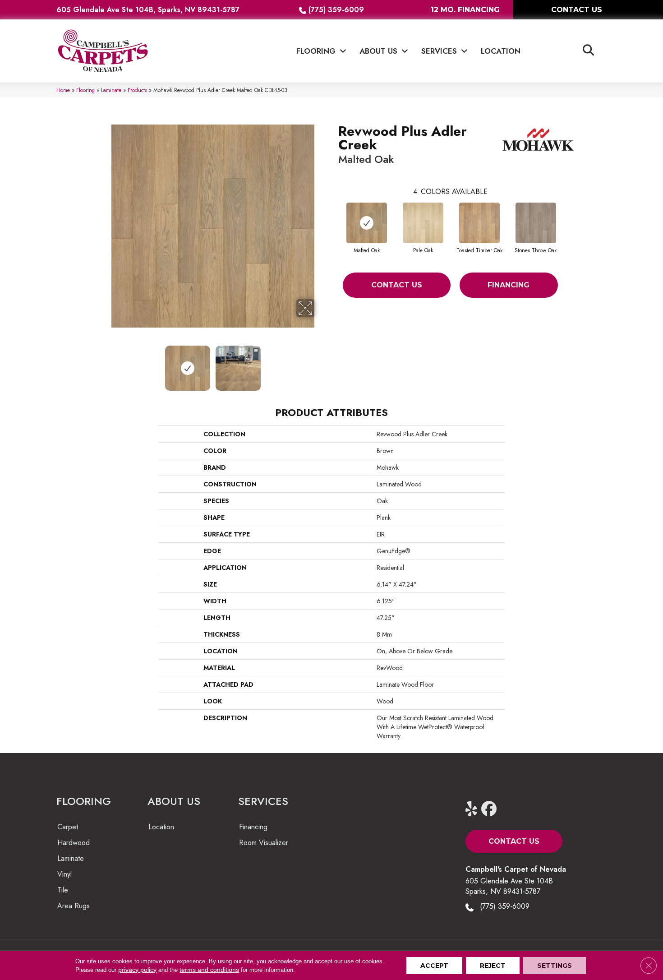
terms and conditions (209, 969)
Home (63, 90)
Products (137, 90)
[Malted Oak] (366, 222)
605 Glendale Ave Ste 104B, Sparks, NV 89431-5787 (147, 10)
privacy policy (137, 969)
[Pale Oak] (423, 222)
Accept (434, 966)
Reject (493, 966)
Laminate (111, 90)
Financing (508, 285)
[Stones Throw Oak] (535, 222)
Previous (105, 363)
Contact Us (396, 285)
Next (320, 363)
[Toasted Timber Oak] (479, 222)
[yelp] (475, 809)
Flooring (85, 90)
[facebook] (491, 809)
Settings (554, 966)
